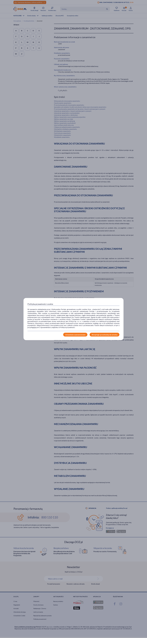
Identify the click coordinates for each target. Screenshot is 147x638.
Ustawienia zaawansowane (75, 335)
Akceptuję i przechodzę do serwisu (104, 335)
